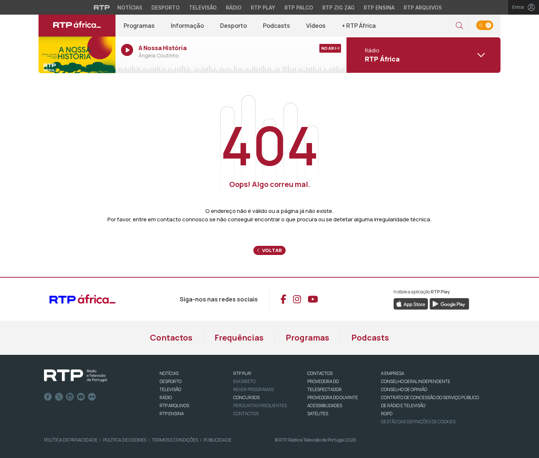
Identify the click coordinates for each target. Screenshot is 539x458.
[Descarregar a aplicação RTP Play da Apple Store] (410, 303)
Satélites (317, 413)
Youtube (81, 397)
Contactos (171, 337)
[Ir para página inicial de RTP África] (76, 26)
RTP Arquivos (423, 7)
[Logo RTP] (75, 375)
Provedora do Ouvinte (332, 397)
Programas (139, 26)
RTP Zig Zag (338, 7)
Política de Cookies (124, 440)
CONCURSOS (246, 397)
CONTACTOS (320, 373)
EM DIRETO (244, 381)
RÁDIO (166, 397)
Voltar (271, 250)
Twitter (59, 397)
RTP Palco (299, 7)
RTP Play (263, 7)
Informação (187, 26)
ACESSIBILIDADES (324, 405)
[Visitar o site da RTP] (102, 7)
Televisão (203, 7)
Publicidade (217, 440)
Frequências (239, 337)
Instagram (70, 397)
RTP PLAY (242, 373)
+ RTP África (359, 26)
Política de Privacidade (71, 440)
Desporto (165, 7)
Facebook (48, 397)
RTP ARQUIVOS (174, 405)
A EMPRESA (392, 373)
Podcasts (276, 26)
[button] (459, 26)
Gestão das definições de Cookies (418, 421)
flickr (92, 397)
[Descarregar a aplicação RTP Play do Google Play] (449, 303)
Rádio (234, 7)
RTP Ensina (379, 7)
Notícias (129, 7)
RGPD (386, 413)
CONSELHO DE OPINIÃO (404, 389)
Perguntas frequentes (260, 405)
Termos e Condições (175, 440)
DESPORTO (171, 381)
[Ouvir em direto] (76, 55)
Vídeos (316, 26)
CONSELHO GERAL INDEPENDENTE (415, 381)
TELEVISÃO (170, 389)
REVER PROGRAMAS (253, 389)
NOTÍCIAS (169, 373)
